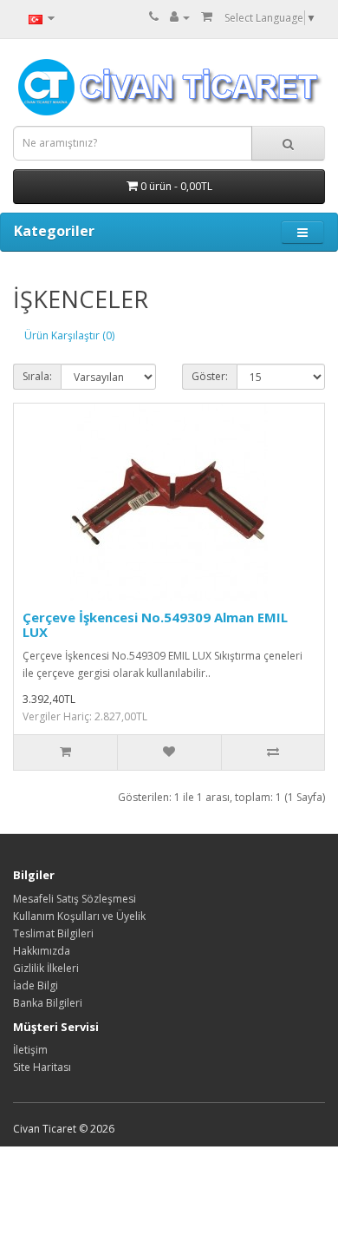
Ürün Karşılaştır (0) (69, 335)
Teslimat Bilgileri (53, 933)
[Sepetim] (206, 17)
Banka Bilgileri (47, 1002)
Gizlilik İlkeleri (46, 968)
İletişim (30, 1049)
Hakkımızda (41, 950)
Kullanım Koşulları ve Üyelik (79, 916)
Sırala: (37, 376)
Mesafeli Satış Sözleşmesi (74, 898)
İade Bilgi (35, 985)
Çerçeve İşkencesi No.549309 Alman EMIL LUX (155, 624)
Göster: (210, 376)
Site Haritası (42, 1067)
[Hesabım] (180, 17)
